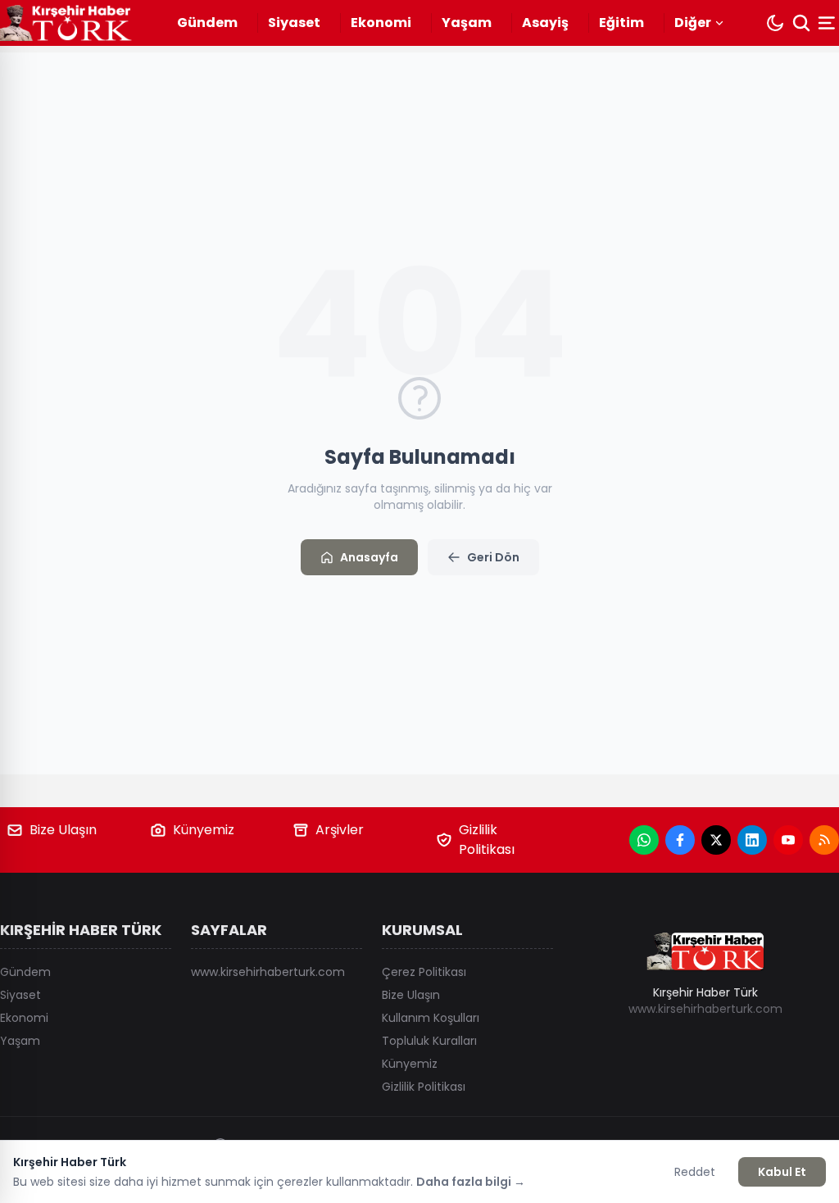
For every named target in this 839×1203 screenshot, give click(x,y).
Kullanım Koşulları (430, 1018)
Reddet (694, 1172)
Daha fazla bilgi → (470, 1181)
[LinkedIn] (752, 840)
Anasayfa (369, 557)
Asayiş (545, 22)
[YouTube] (788, 840)
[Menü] (828, 23)
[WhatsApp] (644, 840)
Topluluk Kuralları (429, 1041)
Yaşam (467, 22)
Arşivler (339, 829)
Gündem (207, 22)
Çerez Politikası (424, 972)
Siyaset (294, 22)
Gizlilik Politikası (487, 839)
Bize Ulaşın (63, 829)
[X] (716, 840)
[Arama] (801, 23)
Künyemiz (203, 829)
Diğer (692, 22)
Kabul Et (782, 1172)
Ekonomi (381, 22)
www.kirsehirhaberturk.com (268, 972)
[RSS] (824, 840)
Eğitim (621, 22)
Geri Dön (493, 557)
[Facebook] (680, 840)
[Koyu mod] (775, 23)
